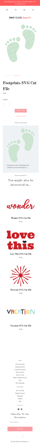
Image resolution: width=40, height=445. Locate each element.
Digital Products (20, 393)
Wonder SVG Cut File (21, 218)
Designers (20, 396)
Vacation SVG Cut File (20, 326)
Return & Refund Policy (20, 377)
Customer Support (20, 369)
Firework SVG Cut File (20, 290)
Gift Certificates (20, 383)
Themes (20, 398)
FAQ (20, 380)
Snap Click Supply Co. (22, 441)
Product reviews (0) (21, 175)
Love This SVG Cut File (21, 254)
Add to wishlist (21, 116)
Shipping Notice (20, 367)
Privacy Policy (20, 372)
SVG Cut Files (20, 390)
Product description (21, 122)
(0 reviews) (16, 75)
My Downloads (20, 364)
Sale (20, 401)
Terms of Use (20, 375)
